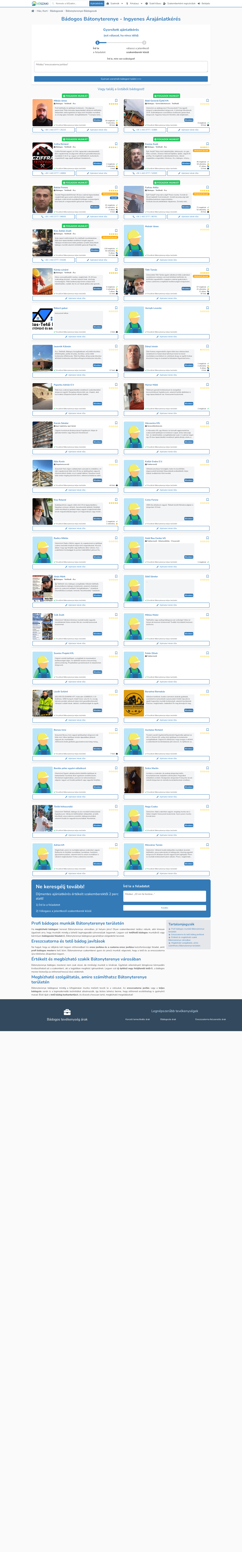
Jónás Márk (59, 576)
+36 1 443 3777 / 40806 (55, 173)
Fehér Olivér (151, 653)
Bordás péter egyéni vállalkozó (70, 768)
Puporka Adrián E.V (64, 384)
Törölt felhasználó (63, 806)
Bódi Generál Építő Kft (156, 100)
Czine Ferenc (151, 499)
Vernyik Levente (153, 308)
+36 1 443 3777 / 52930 (146, 173)
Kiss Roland (60, 499)
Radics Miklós (61, 538)
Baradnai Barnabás (155, 691)
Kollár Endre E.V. (153, 461)
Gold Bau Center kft (155, 538)
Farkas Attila (152, 187)
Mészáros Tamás (153, 845)
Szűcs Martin (151, 768)
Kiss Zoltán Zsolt (62, 230)
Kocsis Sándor (61, 423)
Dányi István (151, 346)
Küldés (164, 907)
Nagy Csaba (151, 806)
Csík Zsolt (59, 614)
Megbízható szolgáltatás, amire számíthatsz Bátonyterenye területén (184, 944)
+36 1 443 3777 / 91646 (55, 260)
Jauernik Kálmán (62, 346)
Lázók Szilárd (61, 691)
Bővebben (97, 120)
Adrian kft (59, 845)
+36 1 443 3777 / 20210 (55, 129)
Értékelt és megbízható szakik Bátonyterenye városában (182, 938)
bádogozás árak (168, 1019)
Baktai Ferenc (61, 187)
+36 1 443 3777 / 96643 (55, 216)
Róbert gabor (61, 308)
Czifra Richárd (61, 144)
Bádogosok (56, 11)
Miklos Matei (151, 614)
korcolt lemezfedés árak (137, 1019)
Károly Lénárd (61, 269)
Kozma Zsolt (151, 144)
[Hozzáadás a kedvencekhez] (116, 100)
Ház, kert (42, 11)
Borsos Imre (60, 729)
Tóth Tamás (151, 269)
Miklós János (60, 100)
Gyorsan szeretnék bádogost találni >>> (121, 78)
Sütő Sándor (151, 576)
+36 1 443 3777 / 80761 (146, 216)
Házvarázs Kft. (152, 423)
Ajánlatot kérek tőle (98, 129)
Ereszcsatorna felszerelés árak (210, 1019)
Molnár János (152, 226)
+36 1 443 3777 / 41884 (146, 129)
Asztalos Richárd (154, 729)
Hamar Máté (151, 384)
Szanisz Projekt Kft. (64, 653)
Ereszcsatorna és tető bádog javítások (187, 934)
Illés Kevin (59, 461)
